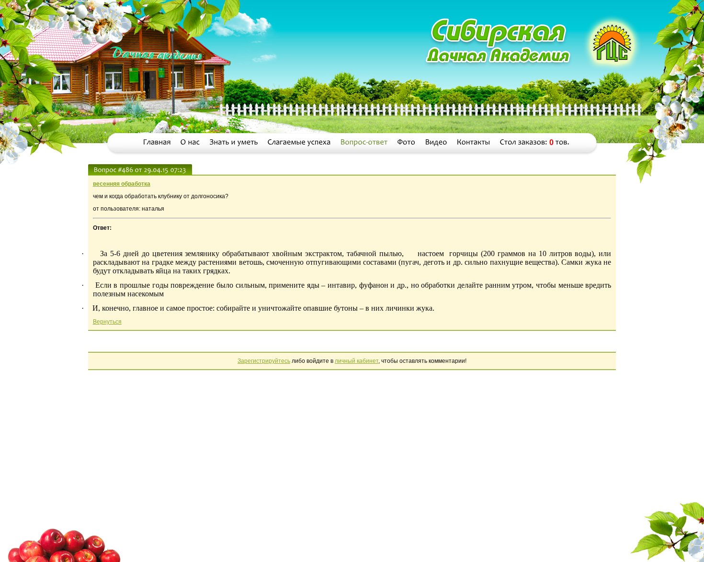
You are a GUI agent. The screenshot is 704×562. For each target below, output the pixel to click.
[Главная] (157, 142)
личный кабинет (356, 361)
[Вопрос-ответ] (364, 142)
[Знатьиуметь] (234, 142)
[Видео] (436, 142)
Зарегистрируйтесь (264, 361)
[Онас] (190, 142)
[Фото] (406, 142)
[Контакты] (473, 142)
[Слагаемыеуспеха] (299, 142)
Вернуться (107, 321)
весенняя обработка (121, 183)
